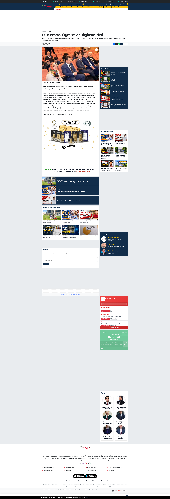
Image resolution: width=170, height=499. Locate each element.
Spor (78, 6)
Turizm (114, 6)
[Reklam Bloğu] (70, 134)
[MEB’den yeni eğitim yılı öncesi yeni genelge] (52, 229)
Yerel (119, 6)
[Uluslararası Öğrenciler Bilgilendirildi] (70, 64)
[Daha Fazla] (121, 44)
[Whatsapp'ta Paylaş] (119, 44)
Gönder (46, 264)
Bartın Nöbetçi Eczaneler (49, 467)
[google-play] (91, 476)
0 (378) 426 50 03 (106, 311)
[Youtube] (86, 463)
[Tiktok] (89, 463)
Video (71, 4)
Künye (85, 4)
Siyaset (73, 6)
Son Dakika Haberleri (91, 470)
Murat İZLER (111, 244)
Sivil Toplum (107, 6)
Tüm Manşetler (68, 470)
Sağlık (100, 6)
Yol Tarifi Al (114, 311)
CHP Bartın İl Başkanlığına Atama (116, 246)
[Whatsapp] (91, 463)
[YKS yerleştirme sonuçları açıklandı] (89, 229)
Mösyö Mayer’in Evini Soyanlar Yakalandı (115, 240)
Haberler (44, 31)
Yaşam (83, 6)
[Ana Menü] (127, 4)
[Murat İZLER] (104, 245)
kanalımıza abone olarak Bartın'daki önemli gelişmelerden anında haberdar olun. (73, 169)
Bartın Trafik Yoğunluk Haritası (115, 467)
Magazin (91, 489)
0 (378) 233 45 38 (106, 318)
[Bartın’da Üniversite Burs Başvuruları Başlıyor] (70, 214)
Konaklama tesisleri (48, 491)
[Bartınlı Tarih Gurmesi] (104, 239)
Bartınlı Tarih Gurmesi (114, 237)
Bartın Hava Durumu (70, 467)
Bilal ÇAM (110, 250)
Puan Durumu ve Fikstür (49, 470)
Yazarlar (78, 4)
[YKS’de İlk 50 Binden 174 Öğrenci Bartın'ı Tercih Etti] (52, 214)
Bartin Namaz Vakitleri (92, 467)
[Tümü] (126, 234)
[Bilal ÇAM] (104, 251)
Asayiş (61, 6)
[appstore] (79, 476)
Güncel (67, 6)
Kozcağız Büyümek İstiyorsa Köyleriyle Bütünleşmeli (117, 253)
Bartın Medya (58, 491)
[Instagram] (84, 463)
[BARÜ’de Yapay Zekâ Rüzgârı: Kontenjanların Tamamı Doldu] (70, 229)
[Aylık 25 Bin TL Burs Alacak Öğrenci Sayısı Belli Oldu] (89, 214)
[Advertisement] (85, 20)
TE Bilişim (120, 490)
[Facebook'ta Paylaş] (114, 44)
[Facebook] (79, 463)
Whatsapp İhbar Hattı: (63, 171)
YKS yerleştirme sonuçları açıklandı (89, 235)
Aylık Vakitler (104, 348)
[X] (81, 463)
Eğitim (89, 6)
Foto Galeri (63, 4)
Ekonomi (95, 6)
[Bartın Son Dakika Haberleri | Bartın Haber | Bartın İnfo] (47, 6)
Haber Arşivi (111, 470)
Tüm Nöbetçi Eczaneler (115, 327)
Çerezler (87, 497)
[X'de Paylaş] (116, 44)
